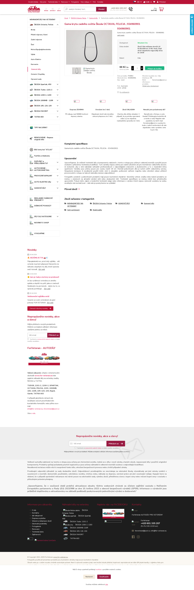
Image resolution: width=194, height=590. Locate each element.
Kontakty (100, 2)
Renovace (64, 2)
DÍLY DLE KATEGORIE (43, 216)
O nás (34, 510)
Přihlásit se (54, 335)
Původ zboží (70, 189)
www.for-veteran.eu (44, 375)
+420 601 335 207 (119, 8)
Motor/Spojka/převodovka (41, 49)
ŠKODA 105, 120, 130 (43, 106)
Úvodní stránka (33, 2)
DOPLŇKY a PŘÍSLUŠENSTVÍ (41, 162)
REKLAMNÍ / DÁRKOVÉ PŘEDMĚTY (43, 199)
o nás (33, 413)
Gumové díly (36, 69)
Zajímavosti (36, 534)
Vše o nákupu (85, 2)
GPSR (124, 88)
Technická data (53, 2)
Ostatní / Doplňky (38, 74)
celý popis (120, 35)
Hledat (101, 9)
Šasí (32, 44)
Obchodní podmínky (39, 524)
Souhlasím (104, 577)
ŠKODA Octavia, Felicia (43, 24)
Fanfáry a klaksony (42, 156)
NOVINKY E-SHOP (41, 223)
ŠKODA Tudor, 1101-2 (43, 90)
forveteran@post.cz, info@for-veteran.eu (150, 531)
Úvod (66, 18)
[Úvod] (44, 9)
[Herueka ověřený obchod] (41, 540)
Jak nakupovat (37, 515)
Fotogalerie (75, 2)
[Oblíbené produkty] (154, 2)
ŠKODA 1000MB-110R (78, 528)
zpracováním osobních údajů (46, 339)
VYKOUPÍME (39, 233)
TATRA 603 (39, 117)
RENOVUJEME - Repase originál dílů (43, 138)
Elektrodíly (97, 210)
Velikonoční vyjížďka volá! (38, 296)
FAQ (94, 2)
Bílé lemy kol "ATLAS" (43, 150)
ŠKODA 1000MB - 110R (43, 100)
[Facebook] (134, 537)
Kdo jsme (43, 2)
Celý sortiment (73, 210)
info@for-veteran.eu (35, 409)
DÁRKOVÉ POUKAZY (42, 206)
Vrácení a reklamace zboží (41, 521)
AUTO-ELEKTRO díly (42, 182)
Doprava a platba (38, 518)
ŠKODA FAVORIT (41, 111)
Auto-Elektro (36, 59)
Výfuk (33, 54)
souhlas (98, 569)
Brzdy (33, 30)
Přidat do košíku (155, 69)
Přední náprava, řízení (39, 35)
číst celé (42, 269)
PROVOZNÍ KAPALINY (43, 176)
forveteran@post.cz (51, 409)
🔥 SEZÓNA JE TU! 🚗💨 (37, 258)
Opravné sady (36, 79)
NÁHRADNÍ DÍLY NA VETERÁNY (42, 19)
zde (106, 584)
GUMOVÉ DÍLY (40, 188)
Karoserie (34, 64)
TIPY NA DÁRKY (40, 127)
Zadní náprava (36, 40)
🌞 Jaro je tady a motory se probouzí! (43, 277)
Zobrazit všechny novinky (39, 308)
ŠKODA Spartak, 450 (42, 84)
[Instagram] (139, 537)
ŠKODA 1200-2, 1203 (42, 95)
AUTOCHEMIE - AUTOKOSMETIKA (41, 169)
